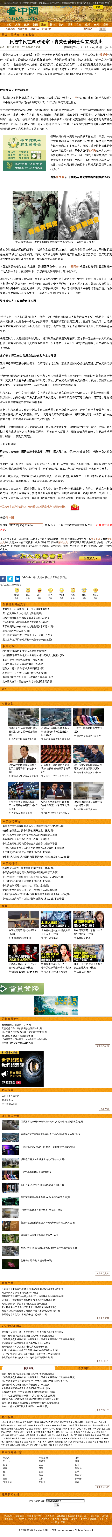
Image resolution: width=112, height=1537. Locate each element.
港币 (98, 1432)
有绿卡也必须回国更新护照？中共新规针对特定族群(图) (29, 1395)
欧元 (89, 1432)
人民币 (83, 1432)
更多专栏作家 (103, 1487)
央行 (53, 1432)
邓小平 (95, 1442)
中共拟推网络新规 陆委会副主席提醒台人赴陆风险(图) (30, 843)
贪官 (86, 1429)
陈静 (41, 1468)
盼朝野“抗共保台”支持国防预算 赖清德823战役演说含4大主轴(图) (36, 856)
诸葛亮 (13, 1445)
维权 (99, 1435)
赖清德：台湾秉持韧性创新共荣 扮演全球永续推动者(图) (29, 1300)
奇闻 (96, 24)
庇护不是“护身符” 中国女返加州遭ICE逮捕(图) (43, 1184)
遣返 (17, 1442)
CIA (60, 813)
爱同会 (75, 266)
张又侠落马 (7, 1100)
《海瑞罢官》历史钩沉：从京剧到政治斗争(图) (24, 1039)
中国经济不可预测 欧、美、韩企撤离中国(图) (25, 609)
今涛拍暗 (43, 1457)
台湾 (27, 1435)
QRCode (26, 577)
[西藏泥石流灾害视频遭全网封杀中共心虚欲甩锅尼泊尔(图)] (10, 1134)
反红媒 (48, 577)
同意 (98, 7)
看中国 (24, 13)
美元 (67, 1432)
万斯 (26, 1429)
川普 (24, 1422)
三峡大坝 (102, 1422)
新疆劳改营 (74, 1438)
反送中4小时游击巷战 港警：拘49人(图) (22, 660)
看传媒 (84, 1519)
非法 (23, 938)
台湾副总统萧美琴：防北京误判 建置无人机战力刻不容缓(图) (33, 848)
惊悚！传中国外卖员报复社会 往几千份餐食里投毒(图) (28, 1335)
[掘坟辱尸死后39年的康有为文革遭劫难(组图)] (10, 1159)
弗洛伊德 (83, 1425)
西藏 (25, 739)
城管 (18, 938)
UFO (90, 1425)
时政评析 (22, 28)
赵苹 (77, 1471)
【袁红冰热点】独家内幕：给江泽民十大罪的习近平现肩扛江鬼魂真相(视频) (38, 1339)
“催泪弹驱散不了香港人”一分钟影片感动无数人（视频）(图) (33, 655)
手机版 (68, 47)
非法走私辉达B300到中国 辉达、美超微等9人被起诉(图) (48, 1147)
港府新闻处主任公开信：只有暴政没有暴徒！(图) (27, 677)
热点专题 (8, 1090)
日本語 (105, 1516)
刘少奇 (106, 1442)
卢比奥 (36, 1422)
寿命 (61, 1445)
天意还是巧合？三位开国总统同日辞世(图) (22, 1028)
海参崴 (22, 1435)
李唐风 (78, 1468)
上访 (3, 1438)
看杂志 (56, 1519)
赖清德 (4, 1429)
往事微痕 (56, 1425)
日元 (93, 1432)
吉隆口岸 (32, 739)
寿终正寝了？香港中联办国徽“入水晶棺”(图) (24, 673)
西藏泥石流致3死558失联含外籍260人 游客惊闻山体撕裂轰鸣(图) (52, 1121)
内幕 (70, 1429)
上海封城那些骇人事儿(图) (16, 631)
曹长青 (42, 1482)
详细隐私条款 (66, 7)
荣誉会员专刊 (10, 1018)
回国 (26, 1442)
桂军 (66, 1442)
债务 (58, 1432)
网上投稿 (8, 1516)
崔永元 (58, 1429)
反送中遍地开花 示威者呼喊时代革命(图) (23, 664)
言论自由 (83, 1438)
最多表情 (83, 1368)
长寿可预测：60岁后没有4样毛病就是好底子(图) (25, 1346)
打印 (92, 47)
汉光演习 (47, 1425)
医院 (23, 813)
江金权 (61, 776)
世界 (70, 24)
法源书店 (45, 1519)
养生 (70, 1445)
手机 (41, 1445)
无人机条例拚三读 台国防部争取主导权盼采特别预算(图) (29, 1307)
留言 (86, 47)
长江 (16, 1425)
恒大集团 (34, 776)
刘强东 (44, 1435)
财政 (7, 1435)
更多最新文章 (103, 1318)
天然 (90, 809)
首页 (9, 24)
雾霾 (80, 1435)
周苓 (5, 1468)
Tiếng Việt (94, 1516)
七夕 (46, 971)
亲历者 (67, 739)
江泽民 (92, 150)
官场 (26, 24)
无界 (63, 1522)
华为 (95, 1429)
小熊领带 (88, 735)
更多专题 (105, 1108)
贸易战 (56, 1422)
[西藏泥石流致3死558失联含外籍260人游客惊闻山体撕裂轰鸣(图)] (10, 1121)
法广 (22, 1432)
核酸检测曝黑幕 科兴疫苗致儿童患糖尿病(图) (25, 618)
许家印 (26, 776)
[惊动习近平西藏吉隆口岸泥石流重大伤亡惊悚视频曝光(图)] (10, 1248)
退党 (77, 1425)
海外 (45, 1442)
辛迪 (77, 1482)
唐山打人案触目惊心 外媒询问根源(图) (22, 613)
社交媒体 (28, 1432)
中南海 (65, 1429)
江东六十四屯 (26, 1438)
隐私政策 (61, 1516)
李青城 (78, 1475)
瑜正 (5, 1478)
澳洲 (57, 1442)
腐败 (99, 1429)
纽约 (61, 24)
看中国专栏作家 (12, 1452)
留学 (8, 1442)
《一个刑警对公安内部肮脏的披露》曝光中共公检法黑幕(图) (31, 1354)
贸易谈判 (38, 1429)
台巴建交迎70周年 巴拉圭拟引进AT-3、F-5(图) (26, 852)
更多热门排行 (103, 1361)
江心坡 (60, 1438)
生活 (87, 24)
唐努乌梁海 (37, 1438)
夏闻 (77, 1464)
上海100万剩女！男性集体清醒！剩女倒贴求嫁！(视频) (28, 1392)
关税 (16, 1429)
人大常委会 (69, 776)
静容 (41, 1475)
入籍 (30, 1442)
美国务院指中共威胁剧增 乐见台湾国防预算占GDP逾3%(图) (33, 826)
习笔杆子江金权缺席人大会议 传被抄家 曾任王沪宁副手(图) (55, 768)
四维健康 (7, 1482)
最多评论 (28, 1368)
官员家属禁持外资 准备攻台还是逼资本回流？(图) (28, 626)
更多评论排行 (103, 1410)
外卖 (14, 813)
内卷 (88, 938)
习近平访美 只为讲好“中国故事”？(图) (20, 1292)
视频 (105, 24)
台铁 (96, 1422)
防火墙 (94, 1435)
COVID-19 (48, 1422)
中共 (95, 1425)
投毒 (18, 813)
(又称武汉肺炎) (15, 1422)
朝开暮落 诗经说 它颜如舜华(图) (36, 1260)
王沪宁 (80, 735)
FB (34, 1432)
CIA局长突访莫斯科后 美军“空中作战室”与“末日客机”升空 (55, 805)
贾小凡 (6, 1461)
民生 (40, 1442)
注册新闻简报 (10, 1494)
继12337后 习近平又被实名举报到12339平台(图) (25, 1406)
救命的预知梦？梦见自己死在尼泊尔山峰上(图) (24, 1303)
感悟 (36, 1445)
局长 (65, 813)
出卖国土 (81, 1422)
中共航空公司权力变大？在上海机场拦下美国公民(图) (27, 1357)
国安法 (10, 1425)
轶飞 (5, 1464)
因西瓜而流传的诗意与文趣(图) (17, 1025)
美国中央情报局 (51, 813)
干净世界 (20, 1519)
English (71, 1516)
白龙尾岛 (52, 1438)
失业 (46, 938)
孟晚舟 (10, 1429)
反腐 (104, 1429)
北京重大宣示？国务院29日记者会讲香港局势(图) (27, 681)
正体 (75, 47)
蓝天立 (19, 776)
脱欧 (49, 1432)
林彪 (101, 1442)
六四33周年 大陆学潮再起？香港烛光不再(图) (25, 622)
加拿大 (43, 1432)
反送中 (104, 54)
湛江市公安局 (101, 772)
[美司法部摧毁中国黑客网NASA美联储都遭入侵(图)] (10, 1197)
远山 (41, 1464)
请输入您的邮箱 (37, 1501)
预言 (45, 1445)
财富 (12, 1435)
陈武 (14, 776)
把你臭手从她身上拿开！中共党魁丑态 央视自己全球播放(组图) (32, 1332)
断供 (89, 971)
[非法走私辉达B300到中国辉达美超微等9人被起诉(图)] (10, 1147)
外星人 (56, 1445)
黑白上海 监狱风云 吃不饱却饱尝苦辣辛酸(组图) (27, 639)
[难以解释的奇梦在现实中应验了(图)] (10, 1235)
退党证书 (103, 1519)
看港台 (15, 34)
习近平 (95, 735)
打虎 (108, 1429)
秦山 (5, 1475)
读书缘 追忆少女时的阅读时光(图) (18, 1043)
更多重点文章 (103, 1273)
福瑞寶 (93, 1519)
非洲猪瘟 (64, 1435)
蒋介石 (82, 1442)
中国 (74, 97)
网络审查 (15, 1438)
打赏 (81, 47)
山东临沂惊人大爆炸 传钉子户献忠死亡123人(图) (25, 1384)
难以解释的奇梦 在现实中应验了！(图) (39, 1235)
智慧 (32, 1445)
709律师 (105, 1435)
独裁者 (15, 971)
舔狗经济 (62, 971)
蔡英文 (33, 1435)
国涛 (79, 772)
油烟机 (80, 809)
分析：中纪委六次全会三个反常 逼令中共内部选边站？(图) (30, 1350)
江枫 (41, 1478)
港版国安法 (38, 1425)
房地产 (103, 1432)
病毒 (42, 1422)
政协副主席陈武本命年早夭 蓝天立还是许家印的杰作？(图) (23, 768)
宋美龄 (89, 1442)
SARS (66, 1438)
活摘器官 (89, 1422)
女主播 (91, 1438)
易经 (18, 1445)
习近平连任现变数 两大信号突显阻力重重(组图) (24, 1032)
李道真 (42, 1461)
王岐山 (106, 1425)
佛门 (37, 971)
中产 (16, 1435)
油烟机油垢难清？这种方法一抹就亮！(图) (41, 1210)
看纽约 (74, 1519)
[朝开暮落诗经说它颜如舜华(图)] (10, 1260)
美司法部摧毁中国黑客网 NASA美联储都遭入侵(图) (45, 1197)
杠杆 (62, 1432)
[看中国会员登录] (22, 989)
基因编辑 (86, 1435)
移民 (106, 1438)
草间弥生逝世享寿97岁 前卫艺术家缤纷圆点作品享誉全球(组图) (32, 1289)
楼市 (3, 1435)
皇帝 (7, 1445)
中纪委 (85, 772)
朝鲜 (38, 1432)
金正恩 (100, 1425)
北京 (38, 1435)
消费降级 (53, 938)
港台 (44, 24)
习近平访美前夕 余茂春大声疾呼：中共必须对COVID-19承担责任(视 (35, 1381)
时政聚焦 (10, 28)
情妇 (90, 1429)
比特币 (72, 1432)
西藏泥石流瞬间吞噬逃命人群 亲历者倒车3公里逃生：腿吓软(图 (55, 731)
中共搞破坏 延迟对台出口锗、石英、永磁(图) (25, 839)
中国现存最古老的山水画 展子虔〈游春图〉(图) (24, 1314)
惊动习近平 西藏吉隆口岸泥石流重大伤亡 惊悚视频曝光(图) (23, 731)
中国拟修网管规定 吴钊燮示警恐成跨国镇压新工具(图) (30, 835)
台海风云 (46, 28)
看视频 (65, 1519)
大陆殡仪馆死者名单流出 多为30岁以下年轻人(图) (26, 1343)
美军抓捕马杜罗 (9, 1104)
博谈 (52, 24)
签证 (21, 1442)
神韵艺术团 (33, 1519)
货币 (78, 1432)
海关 (12, 1442)
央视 (97, 1438)
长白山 (45, 1438)
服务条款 (50, 1516)
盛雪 (41, 1471)
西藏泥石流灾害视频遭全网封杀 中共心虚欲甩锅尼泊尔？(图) (50, 1134)
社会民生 (34, 28)
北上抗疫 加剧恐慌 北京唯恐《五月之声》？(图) (27, 635)
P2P (75, 1435)
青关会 (60, 177)
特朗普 (30, 1422)
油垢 (86, 809)
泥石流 (15, 739)
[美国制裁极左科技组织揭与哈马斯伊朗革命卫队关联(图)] (10, 1222)
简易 (77, 1457)
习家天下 (30, 971)
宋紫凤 (6, 1457)
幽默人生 (25, 1445)
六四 (75, 1422)
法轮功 (8, 1438)
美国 (35, 24)
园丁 (5, 1471)
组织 (28, 938)
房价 (54, 1435)
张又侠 (69, 1422)
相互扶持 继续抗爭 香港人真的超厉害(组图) (24, 651)
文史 (79, 24)
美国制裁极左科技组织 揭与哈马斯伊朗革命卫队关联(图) (48, 1222)
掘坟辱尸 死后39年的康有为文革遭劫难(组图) (43, 1159)
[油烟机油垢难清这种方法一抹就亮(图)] (10, 1210)
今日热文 (7, 703)
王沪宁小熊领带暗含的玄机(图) (36, 1172)
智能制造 (81, 938)
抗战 (70, 1442)
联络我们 (19, 1516)
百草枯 (29, 813)
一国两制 (15, 1432)
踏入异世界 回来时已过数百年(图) (18, 1035)
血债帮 (22, 971)
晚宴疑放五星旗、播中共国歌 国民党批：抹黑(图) (28, 830)
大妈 (49, 1435)
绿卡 (35, 1442)
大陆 (17, 24)
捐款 (29, 1516)
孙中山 (76, 1442)
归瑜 (77, 1461)
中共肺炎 (4, 1422)
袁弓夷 (30, 1425)
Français (82, 1516)
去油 (95, 809)
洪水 (25, 1425)
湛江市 (91, 772)
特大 (98, 47)
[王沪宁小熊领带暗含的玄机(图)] (10, 1172)
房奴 (84, 971)
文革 (66, 1445)
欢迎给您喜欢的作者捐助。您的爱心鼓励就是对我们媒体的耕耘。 (34, 506)
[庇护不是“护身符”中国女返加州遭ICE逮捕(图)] (10, 1184)
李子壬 (78, 1478)
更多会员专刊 (103, 1046)
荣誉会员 (95, 539)
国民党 (72, 1425)
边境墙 (21, 1429)
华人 (101, 1438)
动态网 (54, 1522)
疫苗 (20, 1425)
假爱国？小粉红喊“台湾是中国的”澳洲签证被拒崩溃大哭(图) (30, 1399)
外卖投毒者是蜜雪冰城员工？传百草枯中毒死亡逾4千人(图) (23, 805)
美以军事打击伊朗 (10, 1095)
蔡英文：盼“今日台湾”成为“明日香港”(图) (23, 668)
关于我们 (38, 1516)
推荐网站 (9, 1519)
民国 (61, 1442)
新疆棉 (4, 1425)
